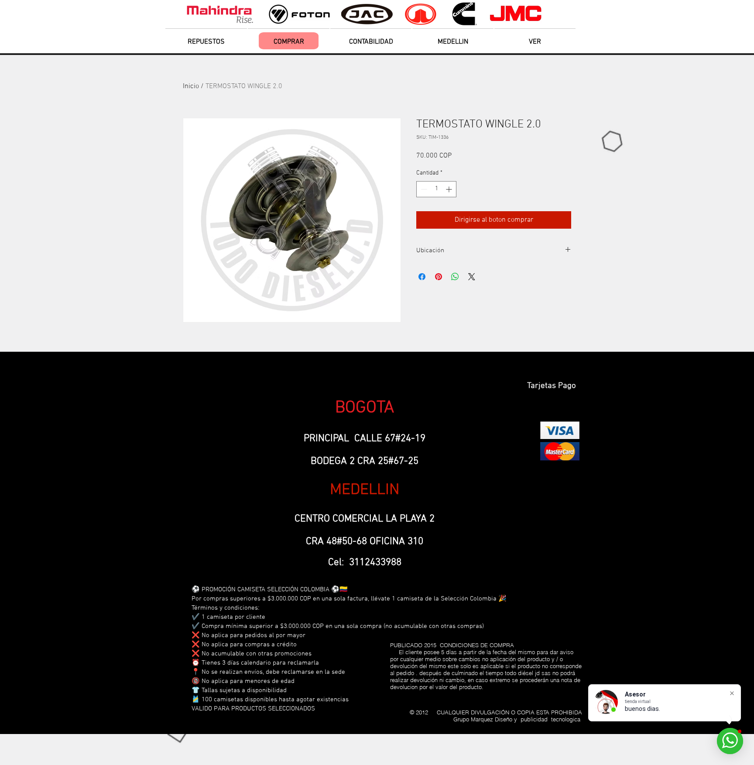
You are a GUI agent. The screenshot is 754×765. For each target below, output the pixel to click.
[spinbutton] (436, 189)
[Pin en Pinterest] (438, 276)
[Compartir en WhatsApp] (455, 276)
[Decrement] (423, 189)
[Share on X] (471, 276)
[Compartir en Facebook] (422, 276)
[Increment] (449, 189)
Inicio (191, 86)
